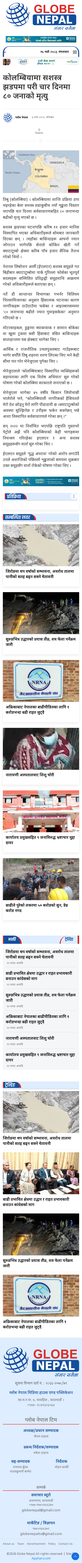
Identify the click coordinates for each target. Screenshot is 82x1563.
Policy (52, 1543)
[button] (75, 52)
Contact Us (66, 1543)
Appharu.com (41, 1559)
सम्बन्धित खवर (17, 517)
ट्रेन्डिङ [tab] (69, 939)
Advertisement (36, 1543)
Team (20, 1543)
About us (8, 1543)
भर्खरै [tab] (12, 939)
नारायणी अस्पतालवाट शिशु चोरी (30, 775)
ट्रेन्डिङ (10, 1085)
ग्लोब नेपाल (21, 117)
